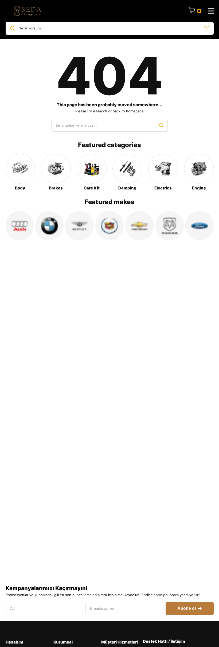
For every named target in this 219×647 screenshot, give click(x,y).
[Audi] (19, 225)
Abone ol (186, 608)
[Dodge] (169, 225)
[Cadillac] (109, 225)
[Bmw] (49, 225)
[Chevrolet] (139, 225)
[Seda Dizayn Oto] (27, 11)
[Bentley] (79, 225)
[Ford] (199, 225)
